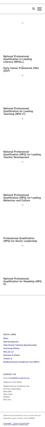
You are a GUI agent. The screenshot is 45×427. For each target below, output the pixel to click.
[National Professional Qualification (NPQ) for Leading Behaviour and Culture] (22, 192)
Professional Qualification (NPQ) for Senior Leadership (20, 239)
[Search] (32, 9)
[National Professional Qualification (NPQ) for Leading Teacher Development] (22, 149)
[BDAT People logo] (18, 9)
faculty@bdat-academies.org (18, 378)
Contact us (7, 358)
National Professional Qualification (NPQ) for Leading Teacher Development (22, 154)
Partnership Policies (11, 348)
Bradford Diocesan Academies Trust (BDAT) (21, 361)
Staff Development (10, 341)
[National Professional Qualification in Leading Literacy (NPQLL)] (22, 53)
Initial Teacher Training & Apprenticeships (20, 345)
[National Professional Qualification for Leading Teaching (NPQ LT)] (22, 105)
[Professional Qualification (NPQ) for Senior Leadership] (22, 235)
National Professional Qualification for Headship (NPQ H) (22, 281)
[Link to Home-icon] (36, 421)
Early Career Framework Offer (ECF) (21, 69)
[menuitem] (32, 9)
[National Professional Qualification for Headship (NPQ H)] (22, 276)
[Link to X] (40, 421)
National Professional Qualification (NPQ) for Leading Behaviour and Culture (22, 197)
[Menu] (38, 9)
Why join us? (8, 351)
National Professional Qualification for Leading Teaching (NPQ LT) (18, 111)
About (5, 338)
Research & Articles (11, 355)
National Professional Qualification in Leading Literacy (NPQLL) (17, 58)
